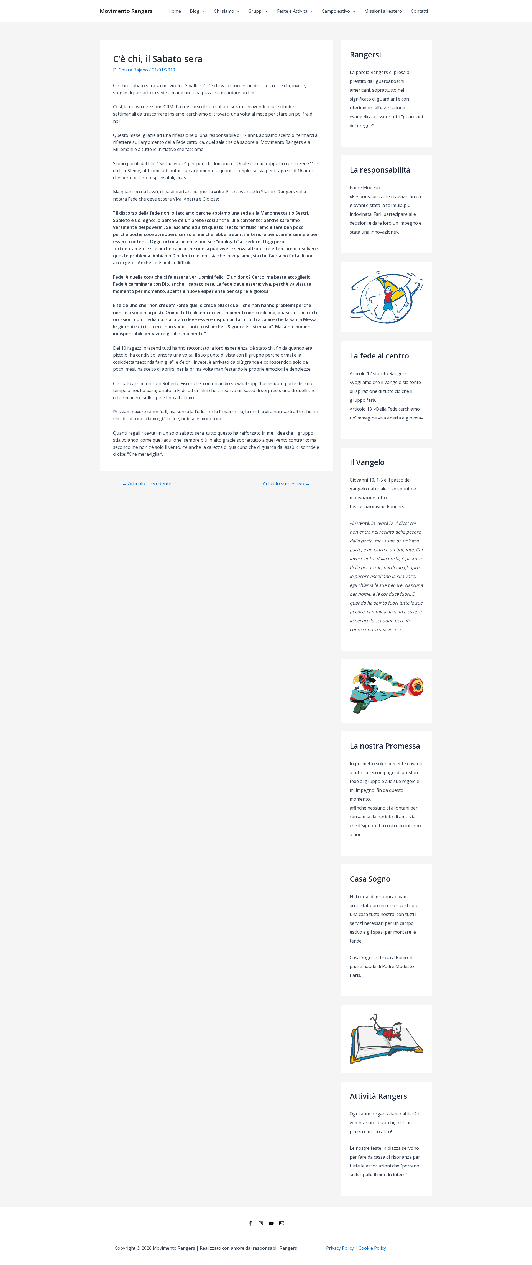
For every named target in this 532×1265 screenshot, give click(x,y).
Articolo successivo (286, 483)
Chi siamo (224, 11)
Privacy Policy (340, 1248)
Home (174, 11)
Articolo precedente (146, 483)
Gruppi (255, 11)
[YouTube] (271, 1223)
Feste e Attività (292, 11)
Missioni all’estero (383, 11)
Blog (195, 11)
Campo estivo (336, 11)
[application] (202, 11)
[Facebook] (250, 1223)
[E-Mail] (281, 1223)
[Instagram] (260, 1223)
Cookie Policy (372, 1248)
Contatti (419, 11)
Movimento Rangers (126, 11)
